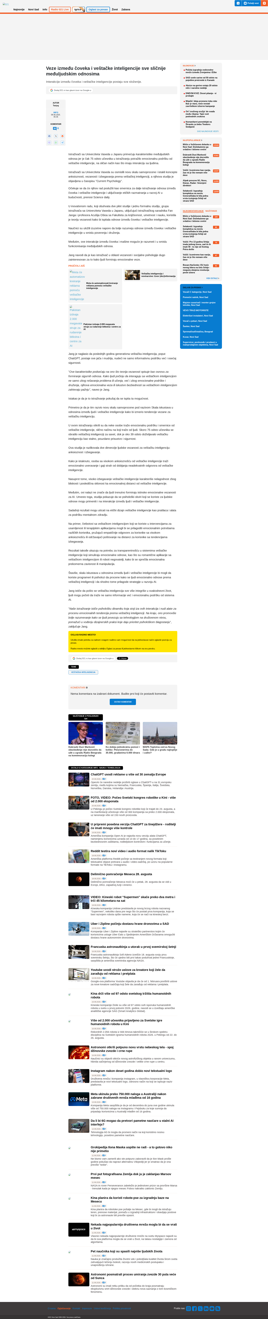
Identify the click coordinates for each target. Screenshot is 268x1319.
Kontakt (76, 1308)
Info (55, 112)
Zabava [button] (125, 9)
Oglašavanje (64, 1308)
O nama (52, 1308)
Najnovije (188, 66)
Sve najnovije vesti (208, 131)
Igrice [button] (77, 9)
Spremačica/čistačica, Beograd (198, 331)
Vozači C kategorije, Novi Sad (197, 292)
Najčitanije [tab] (211, 211)
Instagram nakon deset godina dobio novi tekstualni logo (131, 1071)
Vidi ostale (212, 278)
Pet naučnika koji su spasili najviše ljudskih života (126, 1251)
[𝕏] (56, 136)
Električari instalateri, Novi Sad (198, 315)
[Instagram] (189, 1308)
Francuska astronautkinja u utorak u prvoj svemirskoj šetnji (133, 947)
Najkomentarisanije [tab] (193, 211)
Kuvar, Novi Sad (190, 337)
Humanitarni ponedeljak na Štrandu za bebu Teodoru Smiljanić (199, 124)
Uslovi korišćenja (102, 1308)
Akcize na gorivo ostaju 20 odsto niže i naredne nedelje (201, 86)
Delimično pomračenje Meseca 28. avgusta (121, 874)
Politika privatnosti (122, 1308)
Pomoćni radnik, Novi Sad (195, 297)
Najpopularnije (192, 140)
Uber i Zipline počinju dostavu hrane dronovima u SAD (130, 923)
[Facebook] (49, 136)
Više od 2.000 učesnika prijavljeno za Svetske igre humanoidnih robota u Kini (126, 1022)
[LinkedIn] (206, 1308)
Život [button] (115, 9)
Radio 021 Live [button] (60, 9)
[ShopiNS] (264, 3)
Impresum (87, 1308)
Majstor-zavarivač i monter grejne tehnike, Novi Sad (199, 303)
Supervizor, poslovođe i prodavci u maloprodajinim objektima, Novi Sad (200, 343)
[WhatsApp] (56, 142)
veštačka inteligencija (83, 672)
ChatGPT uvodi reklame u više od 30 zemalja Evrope (128, 774)
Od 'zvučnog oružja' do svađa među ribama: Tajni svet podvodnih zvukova (200, 114)
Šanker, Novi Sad (191, 326)
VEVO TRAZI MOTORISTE (196, 310)
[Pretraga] (238, 3)
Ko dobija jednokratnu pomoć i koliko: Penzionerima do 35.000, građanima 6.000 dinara (123, 750)
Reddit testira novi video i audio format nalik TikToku (128, 851)
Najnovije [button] (19, 9)
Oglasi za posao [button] (98, 9)
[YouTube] (212, 1308)
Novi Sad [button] (33, 9)
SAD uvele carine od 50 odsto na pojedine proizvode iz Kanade (201, 78)
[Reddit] (62, 136)
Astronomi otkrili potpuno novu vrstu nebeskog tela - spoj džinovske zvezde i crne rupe (132, 1049)
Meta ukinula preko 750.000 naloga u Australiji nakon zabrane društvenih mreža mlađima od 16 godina (128, 1095)
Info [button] (45, 9)
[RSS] (217, 1308)
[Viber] (49, 142)
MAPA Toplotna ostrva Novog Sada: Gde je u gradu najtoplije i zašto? (160, 750)
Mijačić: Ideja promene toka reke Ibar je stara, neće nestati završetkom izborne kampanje (201, 103)
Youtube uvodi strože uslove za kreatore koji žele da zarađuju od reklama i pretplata (128, 971)
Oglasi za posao (192, 287)
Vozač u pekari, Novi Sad (195, 321)
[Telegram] (62, 142)
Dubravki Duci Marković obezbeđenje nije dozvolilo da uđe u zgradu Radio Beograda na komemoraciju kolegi (84, 751)
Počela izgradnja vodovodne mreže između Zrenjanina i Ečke (201, 71)
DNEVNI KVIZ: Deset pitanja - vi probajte (201, 94)
